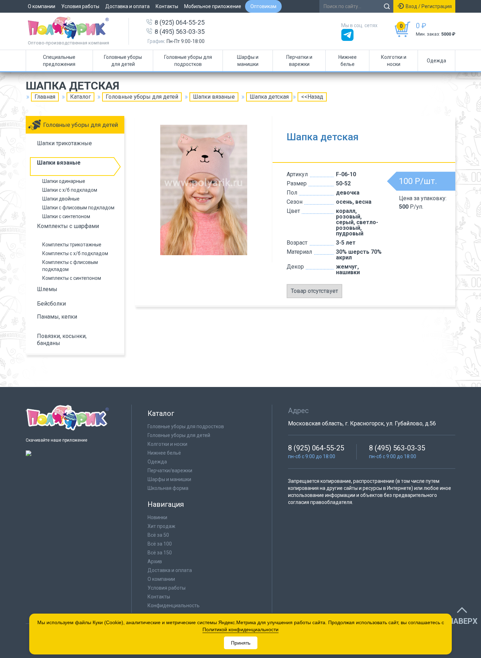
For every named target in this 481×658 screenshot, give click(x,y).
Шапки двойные (61, 199)
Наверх (462, 621)
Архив (155, 561)
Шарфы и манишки (247, 60)
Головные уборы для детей (123, 60)
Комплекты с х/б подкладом (75, 253)
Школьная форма (168, 488)
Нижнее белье (347, 60)
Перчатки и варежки (299, 60)
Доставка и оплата (127, 6)
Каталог (80, 96)
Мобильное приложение (212, 6)
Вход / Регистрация (429, 6)
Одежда (436, 60)
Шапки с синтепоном (66, 216)
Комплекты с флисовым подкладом (70, 265)
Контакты (167, 6)
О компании (41, 6)
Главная (45, 96)
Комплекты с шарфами (68, 226)
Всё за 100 (160, 544)
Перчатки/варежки (170, 470)
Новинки (157, 517)
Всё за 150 (160, 552)
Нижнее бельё (164, 453)
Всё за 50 (158, 535)
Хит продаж (161, 526)
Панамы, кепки (57, 316)
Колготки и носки (393, 60)
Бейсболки (51, 303)
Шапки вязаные (214, 96)
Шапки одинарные (63, 181)
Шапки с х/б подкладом (69, 190)
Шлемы (47, 289)
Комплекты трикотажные (71, 244)
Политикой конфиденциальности (240, 629)
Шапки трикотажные (64, 143)
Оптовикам (263, 6)
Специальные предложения (59, 60)
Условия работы (80, 6)
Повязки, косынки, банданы (62, 339)
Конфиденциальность (174, 605)
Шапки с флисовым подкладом (78, 207)
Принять (240, 643)
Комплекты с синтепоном (71, 278)
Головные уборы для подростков (188, 60)
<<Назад (312, 96)
